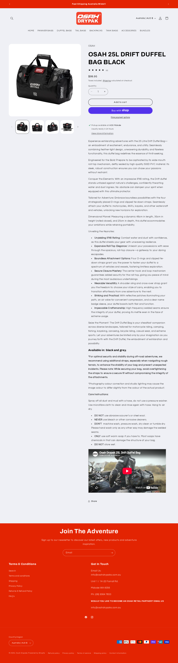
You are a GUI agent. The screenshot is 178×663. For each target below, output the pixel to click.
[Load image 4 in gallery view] (67, 127)
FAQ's (12, 596)
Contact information (117, 653)
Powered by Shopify (36, 653)
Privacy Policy (15, 586)
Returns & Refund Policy (20, 591)
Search (12, 571)
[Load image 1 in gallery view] (22, 127)
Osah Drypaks (22, 653)
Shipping (107, 80)
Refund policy (54, 653)
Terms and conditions (19, 576)
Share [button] (94, 501)
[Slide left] (12, 127)
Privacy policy (68, 653)
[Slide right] (78, 127)
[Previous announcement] (10, 4)
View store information (102, 133)
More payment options (120, 117)
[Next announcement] (168, 4)
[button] (12, 18)
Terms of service (84, 653)
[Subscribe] (112, 552)
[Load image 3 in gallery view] (52, 127)
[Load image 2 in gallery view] (37, 127)
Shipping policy (100, 653)
